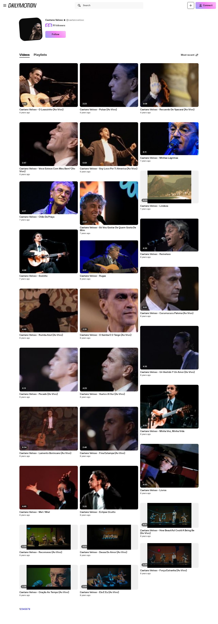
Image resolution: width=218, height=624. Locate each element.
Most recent (187, 55)
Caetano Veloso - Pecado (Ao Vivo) (38, 394)
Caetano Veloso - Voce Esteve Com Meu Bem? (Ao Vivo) (47, 170)
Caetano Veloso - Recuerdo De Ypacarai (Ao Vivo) (167, 109)
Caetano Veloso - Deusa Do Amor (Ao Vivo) (103, 552)
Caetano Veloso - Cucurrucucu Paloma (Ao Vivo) (166, 313)
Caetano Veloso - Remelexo (155, 254)
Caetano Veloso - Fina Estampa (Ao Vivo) (102, 453)
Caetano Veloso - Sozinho (33, 276)
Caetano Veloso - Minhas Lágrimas (159, 158)
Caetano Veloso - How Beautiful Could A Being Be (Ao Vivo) (167, 532)
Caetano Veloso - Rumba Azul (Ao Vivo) (41, 335)
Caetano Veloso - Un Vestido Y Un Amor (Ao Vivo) (167, 372)
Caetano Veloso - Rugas (93, 276)
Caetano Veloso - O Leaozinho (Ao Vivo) (41, 109)
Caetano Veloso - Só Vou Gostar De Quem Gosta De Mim (108, 229)
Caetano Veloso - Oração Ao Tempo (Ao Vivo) (44, 592)
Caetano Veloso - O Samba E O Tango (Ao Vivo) (105, 335)
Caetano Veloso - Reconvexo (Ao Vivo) (40, 552)
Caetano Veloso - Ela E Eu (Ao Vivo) (99, 592)
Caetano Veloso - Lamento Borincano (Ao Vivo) (45, 453)
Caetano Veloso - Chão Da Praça (36, 217)
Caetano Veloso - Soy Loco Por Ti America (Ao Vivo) (108, 168)
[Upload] (190, 5)
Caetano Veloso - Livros (153, 490)
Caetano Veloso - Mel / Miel (34, 512)
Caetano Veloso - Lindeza (154, 206)
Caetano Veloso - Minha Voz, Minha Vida (162, 431)
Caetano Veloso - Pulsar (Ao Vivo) (98, 109)
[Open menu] (4, 5)
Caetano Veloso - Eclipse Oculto (97, 512)
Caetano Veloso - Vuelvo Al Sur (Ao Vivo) (102, 394)
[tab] (24, 55)
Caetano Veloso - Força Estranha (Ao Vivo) (163, 570)
